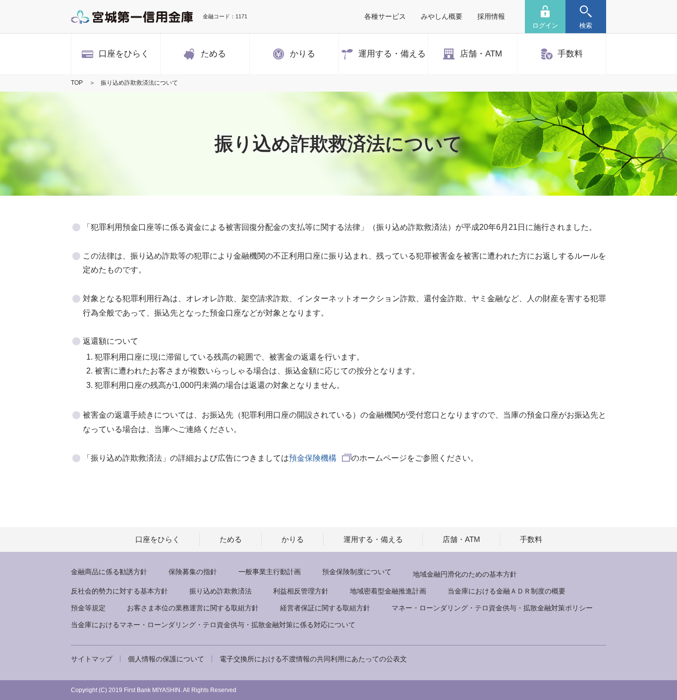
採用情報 (491, 16)
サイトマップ (92, 659)
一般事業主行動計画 (269, 572)
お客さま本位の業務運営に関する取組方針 (193, 608)
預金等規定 (88, 608)
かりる (293, 539)
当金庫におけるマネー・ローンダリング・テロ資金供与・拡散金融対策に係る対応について (213, 625)
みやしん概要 (441, 16)
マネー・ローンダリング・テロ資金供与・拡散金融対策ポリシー (492, 608)
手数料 (531, 539)
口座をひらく (157, 539)
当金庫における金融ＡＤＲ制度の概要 (506, 591)
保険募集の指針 (193, 572)
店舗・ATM (461, 539)
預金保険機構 (313, 458)
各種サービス (385, 16)
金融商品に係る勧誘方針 (109, 572)
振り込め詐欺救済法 (220, 591)
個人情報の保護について (166, 659)
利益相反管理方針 (301, 591)
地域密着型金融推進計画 (388, 591)
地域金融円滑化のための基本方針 (465, 574)
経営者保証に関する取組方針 (325, 608)
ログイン (545, 25)
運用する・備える (373, 539)
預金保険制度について (357, 572)
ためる (231, 539)
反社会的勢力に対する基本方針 (119, 591)
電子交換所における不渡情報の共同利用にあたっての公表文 (313, 659)
